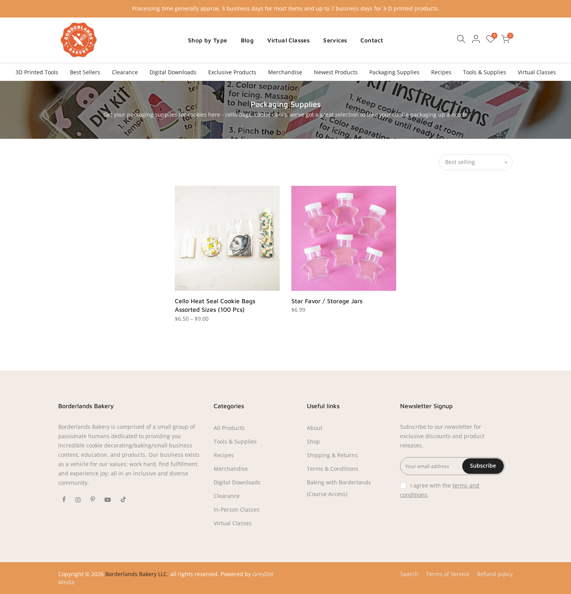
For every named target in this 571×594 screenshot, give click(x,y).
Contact (371, 40)
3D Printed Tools (37, 72)
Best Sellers (85, 72)
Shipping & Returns (332, 455)
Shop (313, 441)
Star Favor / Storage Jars (326, 300)
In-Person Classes (236, 509)
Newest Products (336, 72)
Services (335, 40)
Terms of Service (447, 574)
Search (409, 574)
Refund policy (495, 574)
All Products (229, 428)
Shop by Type (207, 40)
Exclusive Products (232, 72)
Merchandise (285, 72)
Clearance (125, 72)
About (314, 428)
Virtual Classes (288, 40)
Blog (247, 40)
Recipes (441, 72)
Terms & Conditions (332, 468)
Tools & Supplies (484, 72)
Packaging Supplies (394, 72)
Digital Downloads (173, 72)
